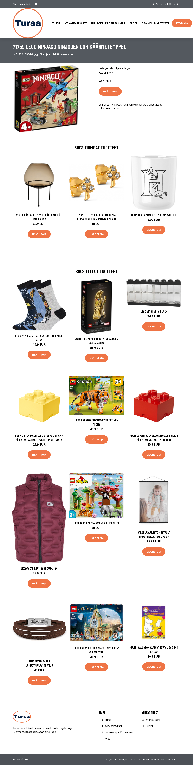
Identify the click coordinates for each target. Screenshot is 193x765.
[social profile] (36, 4)
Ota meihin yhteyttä (155, 23)
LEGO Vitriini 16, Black (153, 311)
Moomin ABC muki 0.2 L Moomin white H (153, 215)
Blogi (133, 23)
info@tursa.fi (171, 4)
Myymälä (182, 23)
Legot (127, 68)
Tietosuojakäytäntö (154, 759)
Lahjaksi (118, 68)
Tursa (56, 23)
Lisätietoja (110, 91)
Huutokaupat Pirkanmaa (108, 23)
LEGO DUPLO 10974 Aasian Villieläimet (96, 523)
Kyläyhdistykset (76, 23)
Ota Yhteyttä (121, 759)
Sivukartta (173, 759)
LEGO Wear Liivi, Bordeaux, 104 (39, 568)
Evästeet (135, 759)
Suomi (159, 4)
